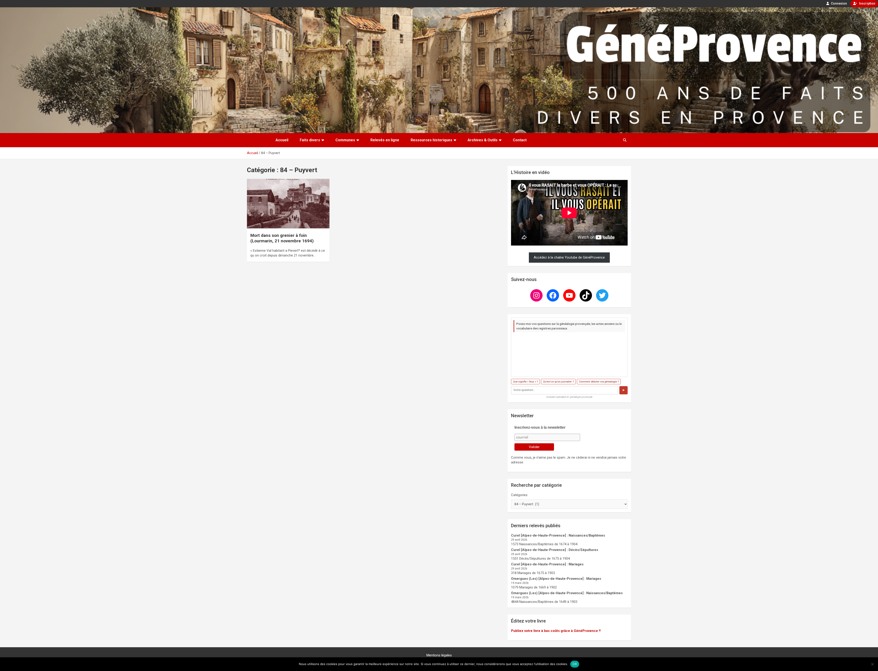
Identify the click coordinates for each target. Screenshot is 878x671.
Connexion (838, 3)
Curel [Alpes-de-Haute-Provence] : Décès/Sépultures (554, 550)
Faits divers (310, 140)
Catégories (519, 495)
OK (575, 664)
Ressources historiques (431, 140)
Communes (345, 140)
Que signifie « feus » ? (525, 381)
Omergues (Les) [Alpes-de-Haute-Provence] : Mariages (556, 579)
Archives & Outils (483, 140)
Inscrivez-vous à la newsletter (539, 427)
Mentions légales (439, 655)
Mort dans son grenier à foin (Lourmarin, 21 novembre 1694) (282, 238)
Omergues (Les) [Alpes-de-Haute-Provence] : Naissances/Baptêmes (567, 593)
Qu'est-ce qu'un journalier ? (558, 381)
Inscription (866, 3)
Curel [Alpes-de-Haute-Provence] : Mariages (547, 564)
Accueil (282, 140)
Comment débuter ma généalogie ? (599, 381)
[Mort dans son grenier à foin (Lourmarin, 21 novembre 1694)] (288, 204)
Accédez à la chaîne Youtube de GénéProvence (569, 257)
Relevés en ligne (384, 140)
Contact (520, 140)
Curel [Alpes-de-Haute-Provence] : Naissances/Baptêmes (558, 535)
